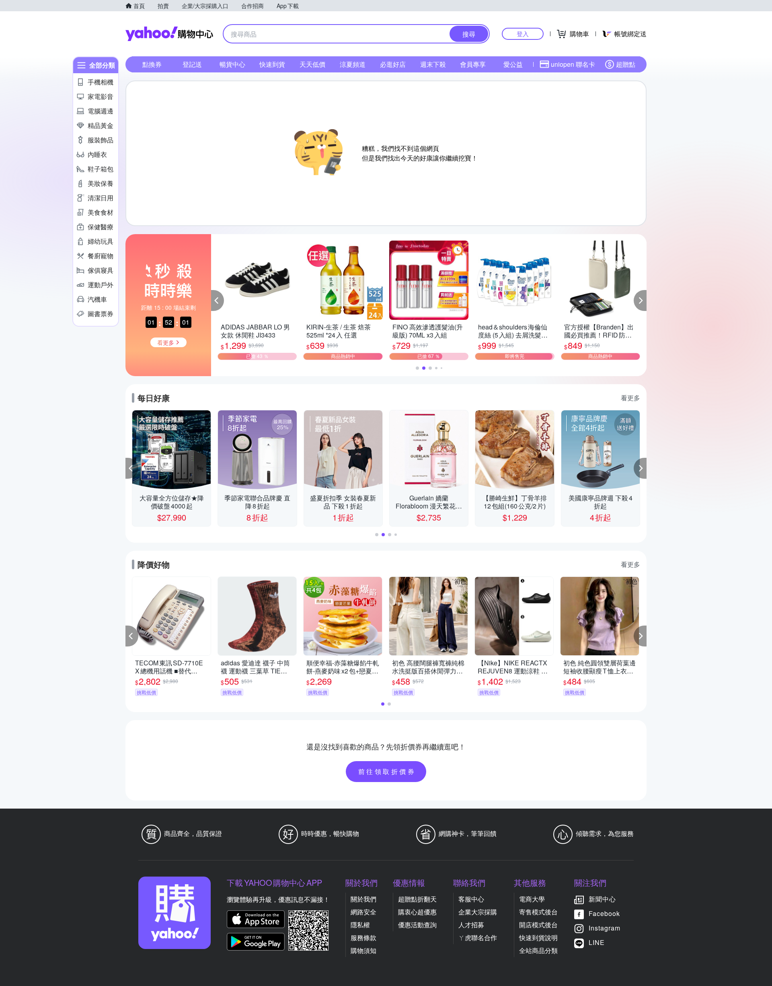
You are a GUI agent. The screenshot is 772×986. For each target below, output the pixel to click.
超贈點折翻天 (417, 899)
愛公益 (513, 64)
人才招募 (471, 924)
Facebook (604, 913)
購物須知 (363, 950)
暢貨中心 (232, 64)
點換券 (152, 64)
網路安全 (363, 911)
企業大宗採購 (477, 911)
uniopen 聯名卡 (573, 64)
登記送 (192, 64)
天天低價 (312, 64)
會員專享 (473, 64)
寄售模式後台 (538, 911)
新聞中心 (602, 899)
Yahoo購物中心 (169, 33)
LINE (597, 942)
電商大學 (532, 899)
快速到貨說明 (538, 937)
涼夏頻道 (352, 64)
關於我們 (363, 899)
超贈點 (625, 64)
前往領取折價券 (387, 771)
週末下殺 (433, 64)
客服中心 (471, 899)
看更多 (630, 397)
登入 (523, 33)
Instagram (604, 927)
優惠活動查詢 (417, 924)
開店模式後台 (538, 924)
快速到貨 (272, 64)
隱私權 (360, 924)
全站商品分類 (538, 950)
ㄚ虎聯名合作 (477, 937)
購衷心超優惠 (417, 911)
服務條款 (363, 937)
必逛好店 (393, 64)
